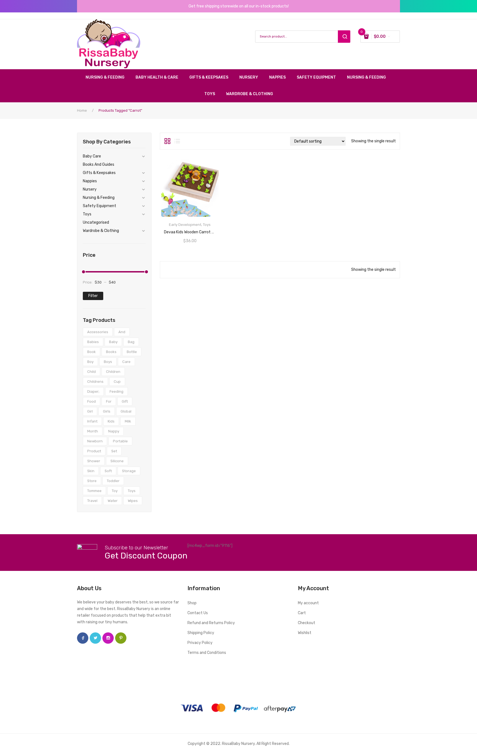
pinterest (120, 638)
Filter (93, 295)
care (126, 362)
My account (308, 603)
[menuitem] (108, 77)
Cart (302, 613)
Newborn (95, 441)
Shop (192, 603)
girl (90, 411)
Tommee (94, 491)
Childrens (95, 381)
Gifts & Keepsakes (99, 172)
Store (92, 481)
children (113, 372)
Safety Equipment (99, 206)
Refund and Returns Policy (211, 623)
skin (90, 471)
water (113, 501)
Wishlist (304, 632)
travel (92, 501)
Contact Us (197, 613)
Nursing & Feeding (99, 197)
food (91, 401)
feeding (116, 391)
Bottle (132, 352)
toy (115, 491)
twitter (95, 638)
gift (125, 401)
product (94, 451)
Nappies (90, 181)
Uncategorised (96, 222)
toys (132, 491)
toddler (113, 481)
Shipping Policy (200, 632)
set (114, 451)
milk (128, 421)
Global (126, 411)
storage (129, 471)
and (121, 332)
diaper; (93, 391)
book (91, 352)
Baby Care (92, 156)
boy (90, 362)
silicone (117, 461)
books (111, 352)
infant (92, 421)
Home (82, 110)
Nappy (113, 431)
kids (111, 421)
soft (108, 471)
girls (106, 411)
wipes (133, 501)
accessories (97, 332)
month (92, 431)
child (91, 372)
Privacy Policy (200, 642)
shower (93, 461)
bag (131, 342)
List (177, 141)
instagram (108, 638)
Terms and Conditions (206, 652)
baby (113, 342)
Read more (190, 230)
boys (108, 362)
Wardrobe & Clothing (101, 230)
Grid (167, 141)
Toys (87, 214)
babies (93, 342)
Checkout (306, 623)
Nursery (90, 189)
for (109, 401)
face (82, 638)
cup (117, 381)
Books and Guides (98, 164)
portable (120, 441)
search (344, 36)
